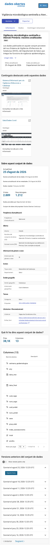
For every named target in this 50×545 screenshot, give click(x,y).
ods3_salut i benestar (29, 303)
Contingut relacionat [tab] (36, 28)
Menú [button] (44, 5)
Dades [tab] (21, 28)
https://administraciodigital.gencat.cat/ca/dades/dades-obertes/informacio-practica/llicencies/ (32, 320)
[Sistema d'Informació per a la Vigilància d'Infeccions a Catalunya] (16, 99)
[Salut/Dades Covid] (16, 140)
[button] (11, 21)
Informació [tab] (10, 28)
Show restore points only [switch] (16, 462)
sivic (20, 303)
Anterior (8, 541)
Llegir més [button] (8, 58)
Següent (19, 541)
